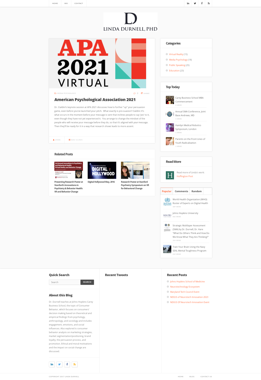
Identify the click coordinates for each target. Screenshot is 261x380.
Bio (66, 3)
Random (197, 191)
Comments (181, 191)
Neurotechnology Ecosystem (185, 286)
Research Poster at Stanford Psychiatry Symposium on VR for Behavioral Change (135, 185)
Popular (166, 191)
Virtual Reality (176, 54)
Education (174, 70)
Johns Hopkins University (185, 213)
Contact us (206, 376)
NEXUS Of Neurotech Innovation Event (189, 302)
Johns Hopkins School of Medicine (187, 281)
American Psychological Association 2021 (95, 99)
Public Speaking (177, 65)
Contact (78, 3)
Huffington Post (185, 176)
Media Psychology (66, 93)
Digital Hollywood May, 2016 (101, 181)
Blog (192, 376)
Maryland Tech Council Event (184, 291)
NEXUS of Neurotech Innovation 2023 (189, 297)
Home (55, 3)
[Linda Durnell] (130, 29)
